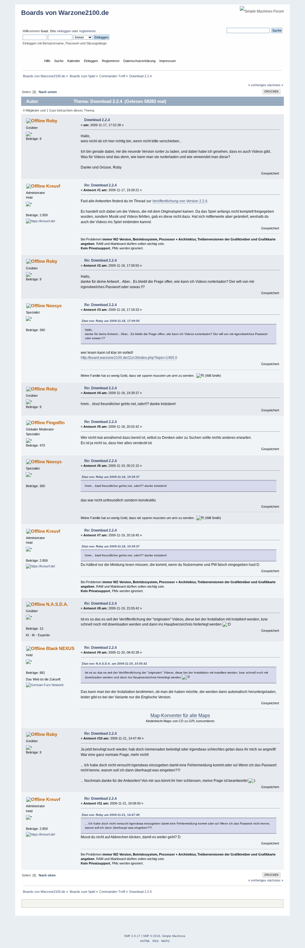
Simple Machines (173, 936)
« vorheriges (257, 85)
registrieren (87, 31)
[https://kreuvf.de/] (40, 221)
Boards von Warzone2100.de (65, 12)
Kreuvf (53, 186)
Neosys (54, 305)
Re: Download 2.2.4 (100, 185)
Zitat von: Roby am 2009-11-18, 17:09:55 (111, 320)
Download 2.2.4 (97, 120)
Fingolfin (55, 422)
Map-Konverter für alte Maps (180, 715)
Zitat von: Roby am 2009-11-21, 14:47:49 (111, 814)
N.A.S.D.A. (57, 604)
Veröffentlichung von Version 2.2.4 (179, 201)
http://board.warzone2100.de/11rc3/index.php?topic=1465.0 (129, 358)
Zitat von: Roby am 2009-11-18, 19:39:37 (111, 476)
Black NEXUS (60, 648)
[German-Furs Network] (45, 685)
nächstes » (275, 85)
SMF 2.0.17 (132, 936)
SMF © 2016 (151, 936)
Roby (51, 120)
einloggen (64, 31)
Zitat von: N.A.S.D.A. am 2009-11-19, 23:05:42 (114, 663)
